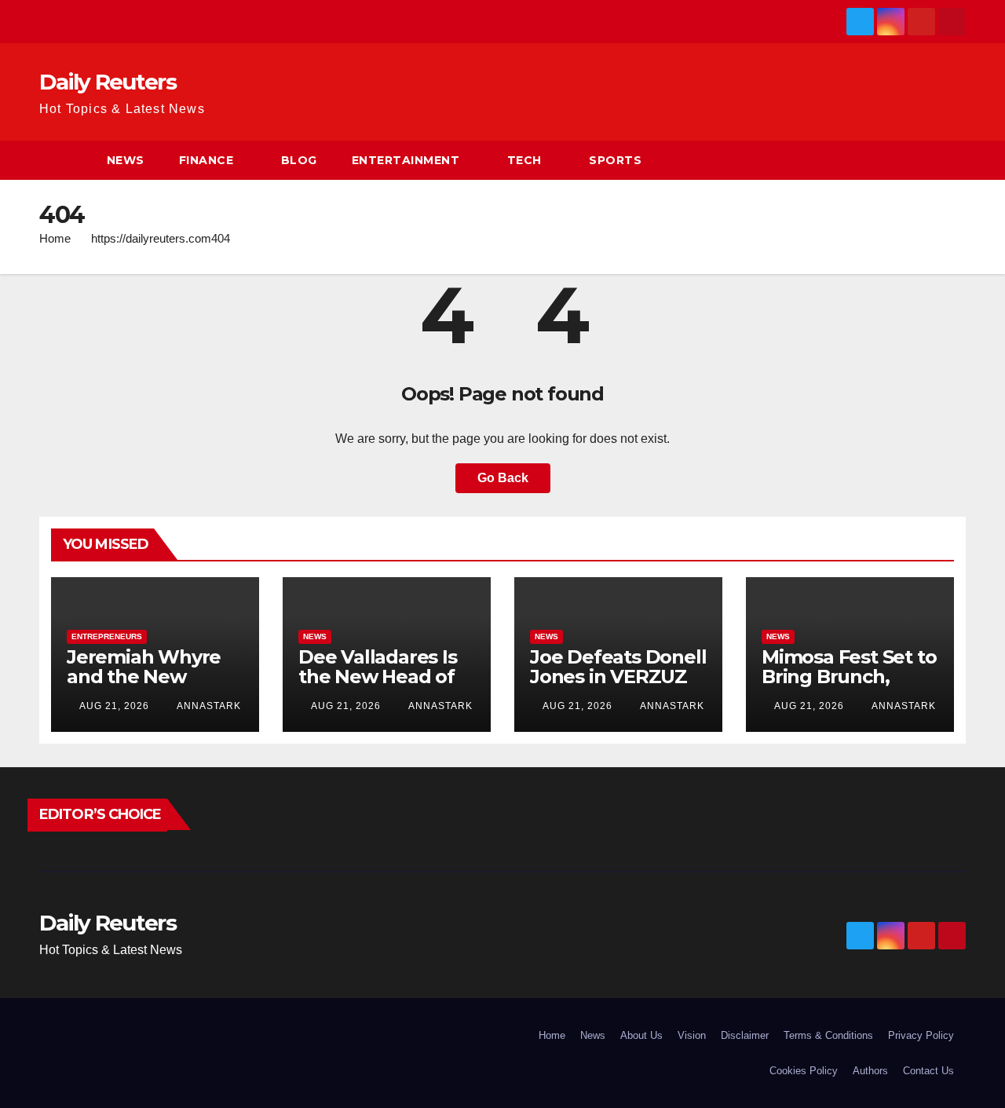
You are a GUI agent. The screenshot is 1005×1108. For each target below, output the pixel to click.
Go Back (502, 478)
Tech (524, 160)
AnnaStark (207, 705)
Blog (299, 160)
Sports (615, 160)
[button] (954, 159)
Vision (692, 1035)
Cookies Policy (803, 1071)
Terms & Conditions (828, 1035)
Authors (870, 1071)
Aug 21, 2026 (114, 705)
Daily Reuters (107, 81)
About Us (641, 1035)
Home (55, 238)
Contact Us (928, 1071)
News (125, 160)
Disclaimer (745, 1035)
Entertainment (406, 160)
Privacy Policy (921, 1035)
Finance (206, 160)
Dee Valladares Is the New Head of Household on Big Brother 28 (380, 686)
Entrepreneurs (106, 636)
